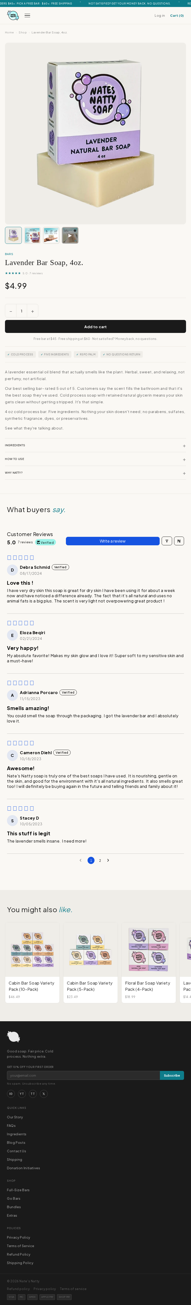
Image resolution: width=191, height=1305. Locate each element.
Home (9, 32)
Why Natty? (95, 472)
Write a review (113, 541)
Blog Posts (16, 1143)
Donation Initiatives (23, 1168)
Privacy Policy (18, 1237)
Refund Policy (18, 1254)
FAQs (11, 1126)
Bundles (14, 1207)
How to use (95, 459)
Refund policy (18, 1289)
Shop (23, 32)
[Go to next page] (109, 860)
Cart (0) (177, 15)
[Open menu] (27, 15)
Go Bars (13, 1198)
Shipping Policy (20, 1263)
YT (22, 1094)
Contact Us (16, 1151)
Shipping (14, 1159)
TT (33, 1094)
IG (11, 1094)
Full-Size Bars (18, 1190)
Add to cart (95, 326)
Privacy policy (45, 1289)
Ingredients (95, 445)
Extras (12, 1215)
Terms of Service (20, 1246)
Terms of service (73, 1289)
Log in (160, 15)
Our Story (15, 1117)
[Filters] (167, 541)
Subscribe (172, 1075)
